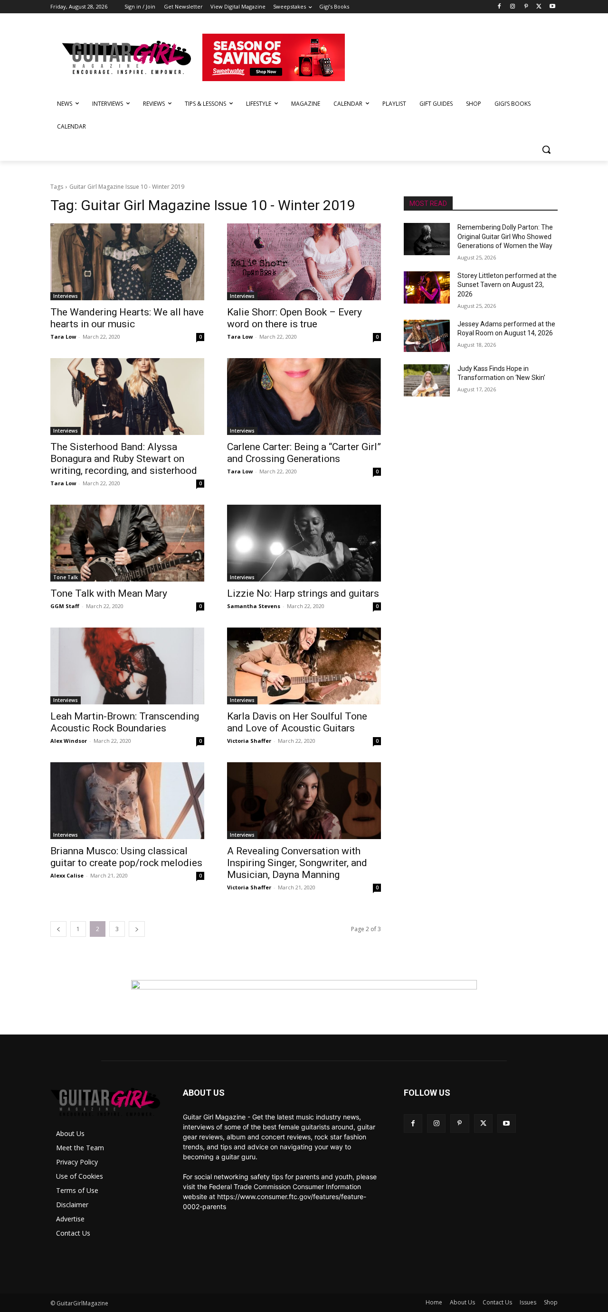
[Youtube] (552, 6)
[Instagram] (512, 6)
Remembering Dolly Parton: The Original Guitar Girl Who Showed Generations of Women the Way (505, 236)
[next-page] (137, 929)
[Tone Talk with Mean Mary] (127, 543)
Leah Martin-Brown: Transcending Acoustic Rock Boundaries (124, 722)
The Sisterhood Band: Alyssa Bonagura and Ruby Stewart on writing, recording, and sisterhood (123, 458)
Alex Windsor (68, 740)
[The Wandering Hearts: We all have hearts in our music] (127, 261)
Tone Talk (65, 577)
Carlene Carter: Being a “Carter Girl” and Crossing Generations (304, 452)
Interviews (65, 296)
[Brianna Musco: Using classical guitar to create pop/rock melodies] (127, 800)
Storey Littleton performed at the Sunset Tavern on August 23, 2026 (507, 285)
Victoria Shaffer (249, 740)
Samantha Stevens (253, 606)
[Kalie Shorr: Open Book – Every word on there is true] (304, 261)
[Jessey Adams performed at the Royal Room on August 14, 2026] (427, 336)
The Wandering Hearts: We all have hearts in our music (127, 318)
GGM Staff (64, 606)
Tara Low (63, 336)
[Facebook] (499, 6)
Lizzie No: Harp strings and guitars (303, 593)
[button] (546, 149)
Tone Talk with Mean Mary (108, 593)
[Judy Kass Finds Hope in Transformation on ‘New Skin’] (427, 380)
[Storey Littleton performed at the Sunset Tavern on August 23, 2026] (427, 287)
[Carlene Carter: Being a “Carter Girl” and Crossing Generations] (304, 396)
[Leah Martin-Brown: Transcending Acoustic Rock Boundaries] (127, 666)
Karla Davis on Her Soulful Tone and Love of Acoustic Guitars (297, 722)
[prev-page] (58, 929)
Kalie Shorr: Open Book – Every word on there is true (294, 318)
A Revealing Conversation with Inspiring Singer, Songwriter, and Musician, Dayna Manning (297, 862)
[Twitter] (538, 6)
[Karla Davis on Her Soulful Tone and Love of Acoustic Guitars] (304, 666)
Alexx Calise (67, 875)
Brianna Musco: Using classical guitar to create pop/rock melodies (126, 857)
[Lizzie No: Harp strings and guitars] (304, 543)
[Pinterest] (526, 6)
